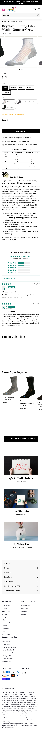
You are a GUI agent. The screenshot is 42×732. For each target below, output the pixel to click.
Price (4, 73)
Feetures (5, 617)
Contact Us (6, 641)
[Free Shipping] (21, 498)
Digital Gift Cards (8, 650)
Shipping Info (6, 644)
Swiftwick (5, 629)
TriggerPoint (25, 605)
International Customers (11, 653)
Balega (4, 608)
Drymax (22, 372)
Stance (4, 626)
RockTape (24, 608)
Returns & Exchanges (9, 647)
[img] (6, 284)
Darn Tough (6, 611)
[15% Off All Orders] (21, 465)
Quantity (5, 120)
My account (6, 662)
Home (4, 22)
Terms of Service (8, 659)
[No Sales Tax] (21, 531)
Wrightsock (6, 635)
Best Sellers (6, 605)
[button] (12, 263)
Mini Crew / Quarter (15, 22)
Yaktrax (24, 614)
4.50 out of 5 (26, 256)
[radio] (5, 88)
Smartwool (6, 623)
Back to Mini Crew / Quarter (22, 439)
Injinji (3, 620)
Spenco (24, 611)
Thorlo (4, 632)
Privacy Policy (7, 656)
